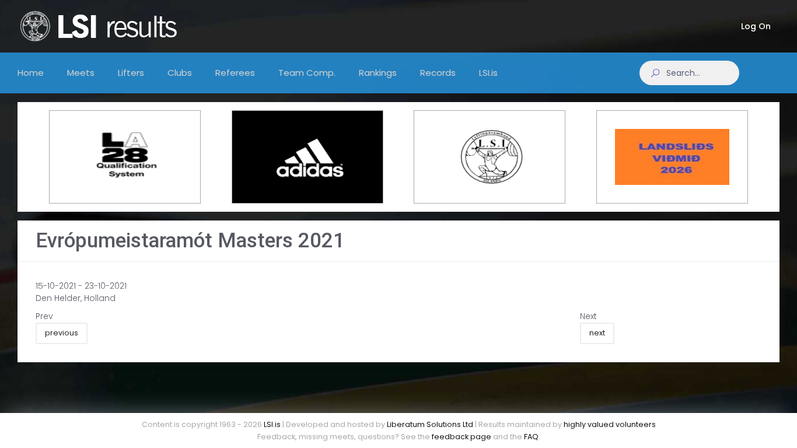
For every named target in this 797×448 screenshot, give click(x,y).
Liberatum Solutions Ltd (430, 424)
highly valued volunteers (610, 424)
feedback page (461, 437)
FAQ (531, 437)
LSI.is (272, 424)
